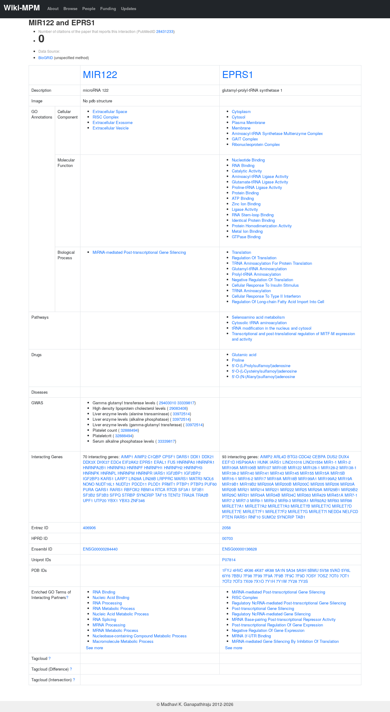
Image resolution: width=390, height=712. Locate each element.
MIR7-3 (242, 500)
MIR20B (229, 489)
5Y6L (345, 570)
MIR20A (347, 484)
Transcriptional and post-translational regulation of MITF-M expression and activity (293, 336)
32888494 (129, 430)
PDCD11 (139, 484)
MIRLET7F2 (276, 511)
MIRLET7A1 (233, 506)
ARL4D (280, 456)
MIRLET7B (300, 506)
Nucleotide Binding (248, 160)
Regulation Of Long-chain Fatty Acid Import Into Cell (278, 301)
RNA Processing (107, 603)
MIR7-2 (228, 500)
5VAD (335, 570)
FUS (172, 462)
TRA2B (202, 495)
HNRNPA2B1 (94, 467)
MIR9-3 (284, 500)
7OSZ (322, 576)
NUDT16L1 (105, 484)
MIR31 (243, 495)
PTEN (227, 517)
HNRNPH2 (173, 467)
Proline (238, 360)
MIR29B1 (332, 489)
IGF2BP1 (174, 473)
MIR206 (332, 484)
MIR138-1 (347, 467)
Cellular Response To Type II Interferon (266, 296)
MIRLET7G (298, 511)
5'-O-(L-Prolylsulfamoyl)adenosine (261, 365)
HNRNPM (126, 473)
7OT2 (227, 581)
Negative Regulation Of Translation (262, 279)
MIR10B (279, 467)
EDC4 (116, 462)
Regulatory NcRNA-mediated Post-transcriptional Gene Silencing (289, 603)
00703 (227, 538)
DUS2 (332, 456)
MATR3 (195, 478)
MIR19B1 (230, 484)
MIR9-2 (270, 500)
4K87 (259, 570)
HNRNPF (135, 467)
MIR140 (247, 473)
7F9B (278, 576)
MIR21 (243, 489)
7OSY (311, 576)
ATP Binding (243, 198)
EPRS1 (238, 74)
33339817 (185, 403)
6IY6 (226, 576)
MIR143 (277, 473)
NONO (88, 484)
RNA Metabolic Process (114, 608)
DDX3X (89, 462)
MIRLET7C (321, 506)
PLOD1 (154, 484)
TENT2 (174, 495)
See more (94, 647)
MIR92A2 (318, 500)
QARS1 (101, 489)
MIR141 (262, 473)
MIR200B (283, 484)
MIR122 (100, 74)
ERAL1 (160, 462)
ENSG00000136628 (239, 549)
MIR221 (272, 489)
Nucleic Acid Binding (111, 597)
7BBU (237, 576)
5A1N (280, 570)
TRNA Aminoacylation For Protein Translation (272, 263)
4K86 (248, 570)
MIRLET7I (318, 511)
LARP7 (121, 478)
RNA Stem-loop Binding (253, 215)
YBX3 (124, 500)
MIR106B (248, 467)
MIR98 (346, 500)
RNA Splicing (104, 619)
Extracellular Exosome (113, 122)
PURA (88, 489)
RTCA (160, 489)
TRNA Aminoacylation (251, 290)
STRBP (128, 495)
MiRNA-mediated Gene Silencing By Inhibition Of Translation (285, 641)
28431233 (164, 31)
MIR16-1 (229, 478)
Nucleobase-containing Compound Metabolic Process (140, 636)
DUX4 (344, 456)
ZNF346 (138, 500)
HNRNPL (108, 473)
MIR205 (317, 484)
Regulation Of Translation (254, 257)
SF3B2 (89, 495)
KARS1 (107, 478)
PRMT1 (168, 484)
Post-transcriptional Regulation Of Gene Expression (277, 625)
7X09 (248, 581)
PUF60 (210, 484)
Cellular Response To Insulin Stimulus (265, 285)
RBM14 (147, 489)
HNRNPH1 (153, 467)
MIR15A (322, 473)
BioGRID (45, 57)
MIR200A (265, 484)
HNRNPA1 (205, 462)
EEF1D (228, 462)
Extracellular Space (110, 111)
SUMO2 (269, 517)
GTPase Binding (246, 236)
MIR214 (257, 489)
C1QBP (154, 456)
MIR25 (301, 489)
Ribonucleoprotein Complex (256, 144)
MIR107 (264, 467)
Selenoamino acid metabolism (258, 317)
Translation (241, 252)
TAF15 (161, 495)
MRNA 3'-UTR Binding (251, 636)
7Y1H (270, 581)
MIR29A (315, 489)
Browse (70, 8)
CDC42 (305, 456)
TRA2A (188, 495)
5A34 (290, 570)
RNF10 (254, 517)
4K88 (269, 570)
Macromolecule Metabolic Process (123, 641)
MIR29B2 (349, 489)
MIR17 (260, 478)
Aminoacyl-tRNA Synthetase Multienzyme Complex (277, 133)
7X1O (259, 581)
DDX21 (208, 456)
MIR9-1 (256, 500)
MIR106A (230, 467)
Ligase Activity (245, 209)
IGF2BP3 (91, 478)
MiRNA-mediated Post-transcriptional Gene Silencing (139, 252)
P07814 (229, 559)
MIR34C (289, 495)
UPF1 (88, 500)
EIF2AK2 (130, 462)
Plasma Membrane (248, 122)
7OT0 (334, 576)
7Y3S (303, 581)
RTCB (172, 489)
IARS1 (159, 473)
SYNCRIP (145, 495)
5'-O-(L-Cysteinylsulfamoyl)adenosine (264, 371)
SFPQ (115, 495)
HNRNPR (144, 473)
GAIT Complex (245, 139)
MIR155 (307, 473)
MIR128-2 (329, 467)
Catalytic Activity (247, 171)
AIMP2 (140, 456)
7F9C (289, 576)
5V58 (324, 570)
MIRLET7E (232, 511)
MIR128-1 (311, 467)
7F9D (300, 576)
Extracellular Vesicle (111, 128)
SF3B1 (198, 489)
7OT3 (237, 581)
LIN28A (135, 478)
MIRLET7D (342, 506)
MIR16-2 (245, 478)
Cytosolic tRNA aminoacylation (259, 322)
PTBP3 (196, 484)
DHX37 (103, 462)
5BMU (312, 570)
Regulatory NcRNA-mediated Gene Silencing (271, 614)
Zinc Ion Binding (246, 204)
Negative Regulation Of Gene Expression (268, 630)
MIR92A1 (300, 500)
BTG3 (292, 456)
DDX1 (195, 456)
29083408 (177, 408)
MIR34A (257, 495)
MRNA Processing (109, 625)
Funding (108, 8)
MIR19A (345, 478)
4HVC (238, 570)
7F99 (257, 576)
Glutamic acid (244, 354)
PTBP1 (182, 484)
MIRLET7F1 (253, 511)
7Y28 (292, 581)
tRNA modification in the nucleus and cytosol (271, 328)
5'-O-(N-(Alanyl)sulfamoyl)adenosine (263, 376)
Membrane (241, 128)
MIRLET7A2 (256, 506)
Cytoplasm (241, 111)
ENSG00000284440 (100, 549)
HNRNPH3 (193, 467)
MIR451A (335, 495)
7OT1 (344, 576)
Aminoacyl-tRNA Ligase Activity (260, 176)
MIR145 (292, 473)
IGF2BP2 (192, 473)
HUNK (262, 462)
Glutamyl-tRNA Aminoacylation (259, 268)
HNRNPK (91, 473)
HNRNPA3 (116, 467)
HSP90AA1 (246, 462)
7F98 (247, 576)
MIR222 (287, 489)
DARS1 (182, 456)
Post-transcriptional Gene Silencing (263, 608)
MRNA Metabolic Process (115, 630)
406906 (89, 527)
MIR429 (319, 495)
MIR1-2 (344, 462)
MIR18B (290, 478)
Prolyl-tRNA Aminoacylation (256, 274)
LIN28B (149, 478)
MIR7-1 (351, 495)
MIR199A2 (327, 478)
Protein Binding (245, 193)
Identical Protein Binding (253, 220)
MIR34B (273, 495)
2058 (226, 527)
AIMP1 (127, 456)
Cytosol (238, 117)
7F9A (268, 576)
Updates (128, 8)
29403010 (167, 403)
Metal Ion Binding (247, 231)
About (52, 8)
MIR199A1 (307, 478)
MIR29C (229, 495)
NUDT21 (123, 484)
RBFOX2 (132, 489)
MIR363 (304, 495)
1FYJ (227, 570)
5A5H (301, 570)
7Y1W (281, 581)
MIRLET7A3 (278, 506)
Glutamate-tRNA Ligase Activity (260, 182)
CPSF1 (168, 456)
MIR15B (338, 473)
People (88, 8)
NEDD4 (334, 511)
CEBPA (319, 456)
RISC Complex (106, 117)
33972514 (181, 413)
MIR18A (274, 478)
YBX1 (113, 500)
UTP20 (100, 500)
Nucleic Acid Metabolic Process (121, 614)
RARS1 (116, 489)
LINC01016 (292, 462)
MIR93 (333, 500)
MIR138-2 (230, 473)
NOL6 (209, 478)
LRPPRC (165, 478)
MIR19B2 (248, 484)
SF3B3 (102, 495)
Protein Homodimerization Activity (262, 225)
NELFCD (350, 511)
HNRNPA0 (186, 462)
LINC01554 (313, 462)
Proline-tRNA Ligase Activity (257, 187)
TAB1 (300, 517)
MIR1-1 (330, 462)
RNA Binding (243, 165)
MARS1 (181, 478)
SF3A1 (184, 489)
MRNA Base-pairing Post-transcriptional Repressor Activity (284, 619)
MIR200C (301, 484)
